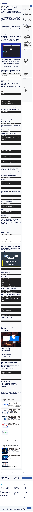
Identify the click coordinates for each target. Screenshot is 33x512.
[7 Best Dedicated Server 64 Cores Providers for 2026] (23, 14)
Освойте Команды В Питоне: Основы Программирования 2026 (27, 20)
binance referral (26, 28)
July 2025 (25, 63)
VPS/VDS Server (17, 486)
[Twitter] (2, 492)
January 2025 (26, 70)
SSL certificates (10, 191)
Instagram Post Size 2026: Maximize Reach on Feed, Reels (27, 10)
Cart (25, 488)
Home (2, 6)
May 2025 (25, 65)
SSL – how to (25, 92)
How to (25, 89)
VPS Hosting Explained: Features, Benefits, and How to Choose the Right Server (14, 417)
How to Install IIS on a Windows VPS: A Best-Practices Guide (13, 403)
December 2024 (26, 71)
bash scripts (25, 79)
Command (7, 63)
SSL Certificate (17, 492)
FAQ (24, 87)
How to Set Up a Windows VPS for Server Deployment (14, 410)
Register (25, 487)
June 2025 (25, 64)
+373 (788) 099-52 (3, 496)
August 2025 (25, 62)
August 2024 (25, 75)
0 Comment (15, 404)
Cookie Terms (17, 508)
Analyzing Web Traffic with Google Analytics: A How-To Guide (27, 36)
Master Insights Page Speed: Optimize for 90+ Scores (27, 18)
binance (25, 32)
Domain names (26, 85)
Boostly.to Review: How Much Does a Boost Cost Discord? (27, 45)
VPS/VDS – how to (26, 100)
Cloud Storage (17, 488)
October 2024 (26, 73)
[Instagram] (6, 492)
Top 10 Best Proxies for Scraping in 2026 (14, 456)
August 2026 (25, 50)
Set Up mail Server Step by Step (11, 399)
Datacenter (25, 494)
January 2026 (26, 57)
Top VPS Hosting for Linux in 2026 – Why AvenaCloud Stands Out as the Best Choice (14, 449)
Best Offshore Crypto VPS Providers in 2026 (10, 442)
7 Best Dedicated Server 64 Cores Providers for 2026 (27, 15)
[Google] (3, 492)
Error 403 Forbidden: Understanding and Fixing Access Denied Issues (14, 424)
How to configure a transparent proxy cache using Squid (11, 437)
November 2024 (26, 72)
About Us (25, 493)
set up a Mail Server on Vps (4, 399)
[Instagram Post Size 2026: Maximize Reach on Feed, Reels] (23, 9)
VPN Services (16, 493)
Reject (29, 509)
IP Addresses (16, 494)
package (12, 90)
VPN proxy (25, 98)
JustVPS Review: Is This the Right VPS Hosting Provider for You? (27, 26)
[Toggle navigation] (32, 1)
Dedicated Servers (17, 487)
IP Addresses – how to (27, 91)
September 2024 (26, 74)
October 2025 (26, 60)
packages (2, 91)
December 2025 (26, 58)
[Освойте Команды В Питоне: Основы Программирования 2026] (23, 19)
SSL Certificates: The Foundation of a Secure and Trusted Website (14, 431)
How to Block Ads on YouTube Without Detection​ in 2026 (26, 13)
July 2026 (25, 51)
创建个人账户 (25, 25)
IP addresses (25, 90)
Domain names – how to (27, 86)
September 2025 (26, 61)
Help (24, 88)
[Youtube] (7, 492)
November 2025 (26, 59)
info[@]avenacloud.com (4, 495)
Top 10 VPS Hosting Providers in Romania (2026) (13, 463)
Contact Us (25, 492)
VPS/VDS (4, 6)
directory (2, 148)
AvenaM (4, 10)
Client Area (25, 486)
